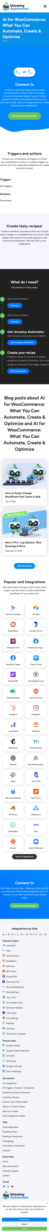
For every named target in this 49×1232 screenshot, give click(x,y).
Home (5, 1161)
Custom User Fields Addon (15, 1102)
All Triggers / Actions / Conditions (18, 1088)
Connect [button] (15, 305)
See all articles (24, 566)
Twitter (8, 1187)
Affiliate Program (10, 1171)
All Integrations (9, 1083)
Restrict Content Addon (13, 1106)
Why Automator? (10, 1166)
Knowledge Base (10, 1127)
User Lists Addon (10, 1111)
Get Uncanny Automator (24, 116)
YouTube (12, 1187)
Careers (6, 1175)
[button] (45, 6)
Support (6, 1150)
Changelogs (8, 1141)
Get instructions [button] (18, 371)
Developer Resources (12, 1136)
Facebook (4, 1187)
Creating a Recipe (10, 1097)
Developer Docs (10, 1131)
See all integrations (24, 856)
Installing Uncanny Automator (16, 1092)
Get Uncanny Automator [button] (22, 342)
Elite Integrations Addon (13, 1116)
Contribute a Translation (13, 1145)
